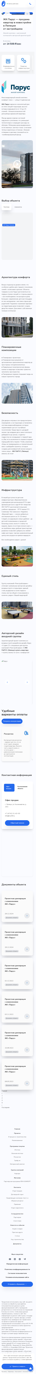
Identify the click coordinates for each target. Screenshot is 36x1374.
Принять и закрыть (18, 1366)
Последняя (5, 1107)
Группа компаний (17, 1170)
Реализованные (17, 1140)
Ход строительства (17, 1239)
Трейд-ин (17, 1160)
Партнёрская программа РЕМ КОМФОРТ (17, 1181)
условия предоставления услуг (18, 1333)
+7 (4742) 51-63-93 (12, 813)
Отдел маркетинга (17, 1208)
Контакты (17, 1187)
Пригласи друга (17, 1232)
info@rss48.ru (10, 816)
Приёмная (17, 1204)
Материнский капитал (17, 1164)
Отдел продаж (17, 1191)
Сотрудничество (17, 1214)
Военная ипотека (17, 1153)
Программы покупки (17, 1146)
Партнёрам (17, 1217)
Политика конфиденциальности (17, 1269)
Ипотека (17, 1150)
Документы (17, 1244)
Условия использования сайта (17, 1277)
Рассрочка (17, 1157)
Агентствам (17, 1221)
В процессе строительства (17, 1137)
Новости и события (17, 1225)
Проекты (17, 1133)
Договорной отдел (17, 1194)
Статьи (17, 1236)
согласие (10, 1359)
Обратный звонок (17, 823)
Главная (17, 1129)
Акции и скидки (17, 1229)
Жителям (17, 1178)
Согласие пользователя (17, 1273)
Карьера (17, 1174)
